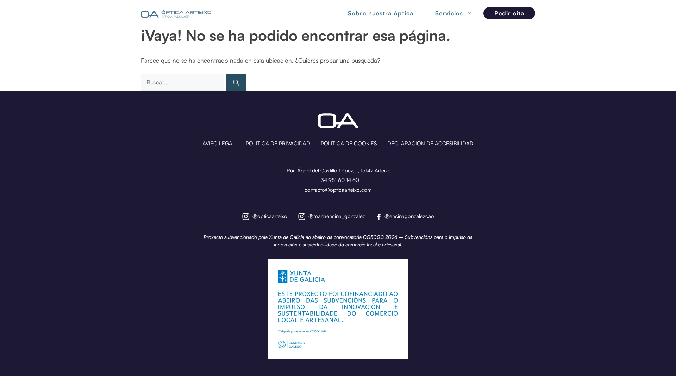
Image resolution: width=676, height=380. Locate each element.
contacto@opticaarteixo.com (338, 189)
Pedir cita (509, 13)
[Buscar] (236, 82)
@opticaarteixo (269, 216)
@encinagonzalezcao (409, 216)
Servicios (449, 13)
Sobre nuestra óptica (380, 13)
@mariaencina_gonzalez (336, 216)
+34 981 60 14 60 (338, 180)
